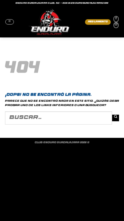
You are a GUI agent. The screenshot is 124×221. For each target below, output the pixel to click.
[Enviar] (115, 118)
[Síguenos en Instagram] (116, 25)
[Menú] (9, 22)
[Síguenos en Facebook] (116, 19)
